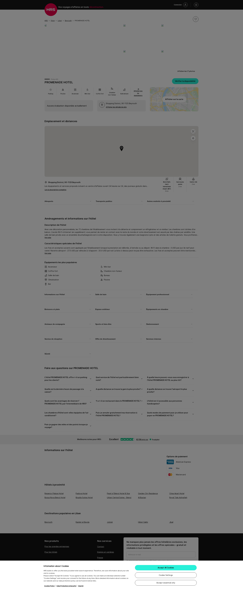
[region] (121, 575)
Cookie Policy (49, 586)
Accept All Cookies (166, 568)
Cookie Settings (166, 575)
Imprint (80, 586)
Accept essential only (165, 583)
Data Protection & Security (66, 586)
